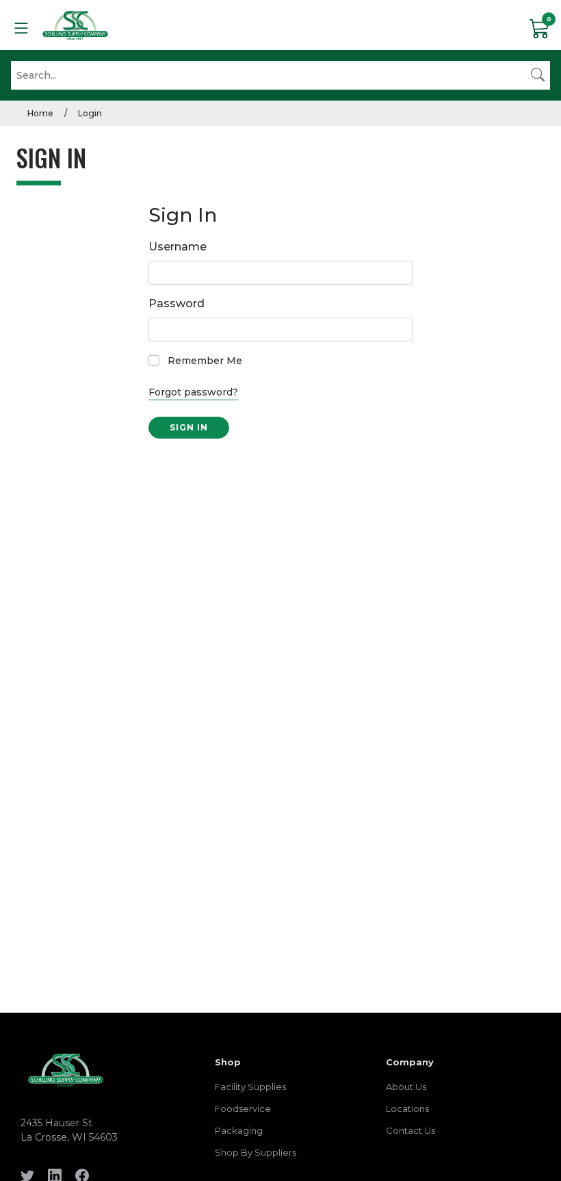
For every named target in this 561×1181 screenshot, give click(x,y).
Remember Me (205, 360)
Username (177, 246)
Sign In (189, 427)
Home (40, 113)
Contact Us (410, 1130)
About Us (406, 1086)
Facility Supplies (250, 1086)
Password (176, 303)
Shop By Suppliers (255, 1152)
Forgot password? (193, 392)
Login (90, 113)
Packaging (239, 1130)
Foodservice (243, 1108)
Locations (407, 1108)
